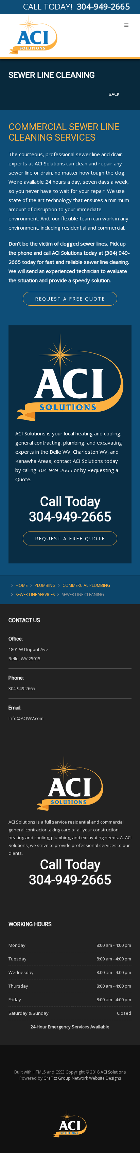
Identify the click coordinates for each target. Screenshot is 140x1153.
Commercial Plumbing (86, 585)
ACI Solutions (113, 1072)
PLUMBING (45, 585)
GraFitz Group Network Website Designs (82, 1078)
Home (22, 585)
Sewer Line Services (35, 594)
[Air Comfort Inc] (33, 34)
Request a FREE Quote (70, 298)
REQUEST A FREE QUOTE (70, 538)
